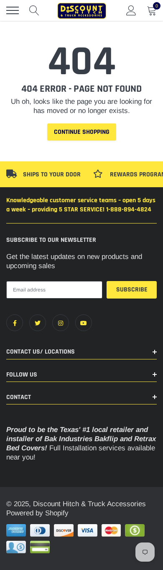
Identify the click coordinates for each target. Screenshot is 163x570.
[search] (34, 10)
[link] (14, 322)
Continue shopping (82, 132)
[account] (131, 10)
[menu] (12, 10)
